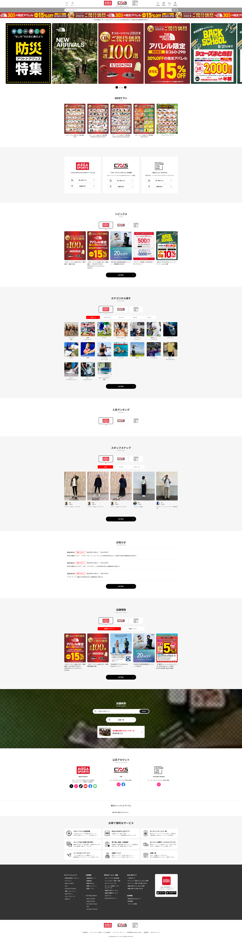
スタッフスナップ (70, 896)
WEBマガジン (69, 894)
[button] (65, 20)
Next (125, 87)
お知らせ (67, 899)
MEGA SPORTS (69, 883)
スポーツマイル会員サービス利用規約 (100, 932)
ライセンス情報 (132, 904)
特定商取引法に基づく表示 (134, 932)
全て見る (121, 275)
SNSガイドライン (155, 932)
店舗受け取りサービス (111, 890)
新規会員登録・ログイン (72, 878)
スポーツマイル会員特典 (112, 878)
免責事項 (146, 932)
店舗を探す (82, 186)
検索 (174, 10)
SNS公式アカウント (110, 898)
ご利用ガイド (131, 878)
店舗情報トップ (90, 878)
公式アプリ (108, 896)
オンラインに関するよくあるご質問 (138, 881)
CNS (66, 886)
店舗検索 (89, 881)
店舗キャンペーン (91, 886)
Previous (117, 87)
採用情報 (130, 901)
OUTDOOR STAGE (91, 904)
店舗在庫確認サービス (111, 893)
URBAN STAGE (90, 901)
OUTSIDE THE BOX (70, 888)
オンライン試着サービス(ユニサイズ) (112, 887)
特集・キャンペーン (70, 891)
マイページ (68, 881)
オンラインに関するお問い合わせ (137, 883)
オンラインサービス (110, 883)
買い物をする (82, 180)
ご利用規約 (85, 932)
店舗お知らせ (90, 883)
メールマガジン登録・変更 (112, 881)
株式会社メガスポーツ (134, 899)
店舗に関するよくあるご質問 (136, 886)
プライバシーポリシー (119, 932)
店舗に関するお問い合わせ (135, 888)
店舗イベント (90, 888)
